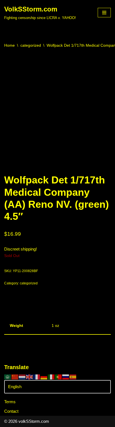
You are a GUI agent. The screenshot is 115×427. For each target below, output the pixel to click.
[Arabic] (7, 376)
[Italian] (51, 376)
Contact (11, 411)
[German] (44, 376)
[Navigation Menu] (104, 12)
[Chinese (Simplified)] (15, 376)
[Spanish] (73, 376)
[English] (29, 376)
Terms (10, 401)
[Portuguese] (58, 376)
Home (9, 45)
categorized (30, 45)
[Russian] (66, 376)
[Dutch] (22, 376)
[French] (36, 376)
